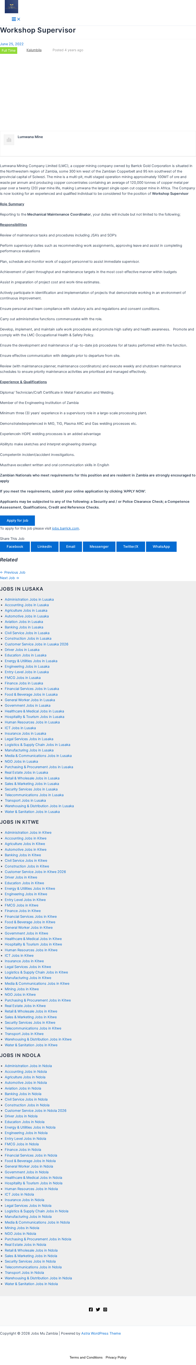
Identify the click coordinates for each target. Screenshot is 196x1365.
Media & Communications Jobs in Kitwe (37, 983)
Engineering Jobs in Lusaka (27, 666)
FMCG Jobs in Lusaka (23, 678)
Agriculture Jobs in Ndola (25, 1077)
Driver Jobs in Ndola (21, 1116)
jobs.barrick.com (65, 528)
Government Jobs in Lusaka (27, 705)
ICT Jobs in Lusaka (20, 728)
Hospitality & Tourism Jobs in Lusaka (34, 717)
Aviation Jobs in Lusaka (24, 622)
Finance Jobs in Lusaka (24, 683)
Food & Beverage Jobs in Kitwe (30, 922)
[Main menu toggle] (16, 19)
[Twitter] (98, 1310)
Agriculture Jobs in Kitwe (25, 844)
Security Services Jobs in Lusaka (31, 789)
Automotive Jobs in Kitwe (25, 849)
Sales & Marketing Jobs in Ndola (31, 1256)
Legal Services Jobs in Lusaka (29, 739)
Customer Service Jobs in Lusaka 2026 (36, 644)
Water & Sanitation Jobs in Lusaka (32, 812)
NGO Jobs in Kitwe (20, 994)
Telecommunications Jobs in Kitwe (33, 1028)
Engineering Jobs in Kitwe (26, 894)
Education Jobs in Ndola (24, 1122)
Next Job (9, 578)
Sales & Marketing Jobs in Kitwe (31, 1017)
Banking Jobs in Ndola (23, 1094)
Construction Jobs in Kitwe (27, 866)
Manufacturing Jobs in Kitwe (28, 978)
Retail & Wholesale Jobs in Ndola (31, 1250)
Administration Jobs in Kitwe (28, 832)
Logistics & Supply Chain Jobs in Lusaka (37, 745)
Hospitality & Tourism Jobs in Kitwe (33, 944)
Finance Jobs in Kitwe (23, 911)
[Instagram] (105, 1310)
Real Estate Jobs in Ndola (25, 1244)
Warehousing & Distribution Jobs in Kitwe (38, 1039)
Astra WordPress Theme (101, 1333)
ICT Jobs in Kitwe (19, 955)
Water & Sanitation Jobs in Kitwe (31, 1045)
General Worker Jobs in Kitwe (29, 927)
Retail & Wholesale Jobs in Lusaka (32, 778)
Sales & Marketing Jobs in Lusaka (32, 784)
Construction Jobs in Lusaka (28, 638)
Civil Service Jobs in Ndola (26, 1099)
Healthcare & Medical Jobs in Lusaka (34, 711)
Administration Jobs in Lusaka (29, 599)
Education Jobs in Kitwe (24, 883)
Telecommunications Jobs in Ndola (33, 1267)
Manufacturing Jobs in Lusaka (29, 750)
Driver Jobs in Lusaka (22, 650)
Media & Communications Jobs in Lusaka (38, 756)
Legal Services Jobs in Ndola (28, 1205)
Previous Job (12, 572)
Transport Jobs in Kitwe (24, 1034)
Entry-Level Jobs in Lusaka (27, 672)
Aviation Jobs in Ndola (23, 1088)
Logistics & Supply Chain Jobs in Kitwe (36, 972)
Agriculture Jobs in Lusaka (26, 610)
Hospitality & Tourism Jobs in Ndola (33, 1183)
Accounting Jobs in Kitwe (25, 838)
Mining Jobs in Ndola (22, 1228)
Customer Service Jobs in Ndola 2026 (35, 1110)
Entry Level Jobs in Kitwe (25, 900)
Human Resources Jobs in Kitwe (31, 950)
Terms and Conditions (86, 1357)
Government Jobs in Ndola (27, 1172)
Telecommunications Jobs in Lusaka (34, 795)
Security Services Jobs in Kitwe (30, 1022)
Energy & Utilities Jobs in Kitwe (30, 888)
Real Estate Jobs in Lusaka (26, 772)
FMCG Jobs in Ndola (22, 1144)
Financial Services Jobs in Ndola (31, 1155)
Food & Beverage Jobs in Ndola (30, 1161)
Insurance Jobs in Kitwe (24, 961)
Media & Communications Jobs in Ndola (37, 1222)
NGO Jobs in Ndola (20, 1233)
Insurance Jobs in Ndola (24, 1200)
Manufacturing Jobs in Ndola (28, 1216)
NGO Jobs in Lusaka (21, 761)
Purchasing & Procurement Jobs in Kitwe (38, 1000)
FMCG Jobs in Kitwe (21, 905)
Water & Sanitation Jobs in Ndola (31, 1284)
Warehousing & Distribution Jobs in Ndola (38, 1278)
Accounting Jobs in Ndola (26, 1071)
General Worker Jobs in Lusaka (30, 700)
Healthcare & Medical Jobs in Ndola (33, 1177)
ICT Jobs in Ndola (19, 1194)
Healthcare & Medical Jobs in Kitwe (33, 939)
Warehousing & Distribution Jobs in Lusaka (39, 806)
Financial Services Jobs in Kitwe (31, 916)
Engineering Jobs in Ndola (26, 1133)
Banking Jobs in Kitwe (23, 855)
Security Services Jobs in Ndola (30, 1261)
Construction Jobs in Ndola (27, 1105)
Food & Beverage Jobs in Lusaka (31, 694)
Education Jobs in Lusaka (25, 655)
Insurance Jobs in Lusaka (25, 733)
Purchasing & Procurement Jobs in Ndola (38, 1239)
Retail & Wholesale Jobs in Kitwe (31, 1011)
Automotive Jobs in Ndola (26, 1082)
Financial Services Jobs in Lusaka (32, 689)
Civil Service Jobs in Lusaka (27, 633)
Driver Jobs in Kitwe (21, 877)
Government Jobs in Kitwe (26, 933)
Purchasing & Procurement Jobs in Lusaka (39, 767)
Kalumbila (34, 50)
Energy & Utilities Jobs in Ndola (30, 1127)
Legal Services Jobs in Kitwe (28, 967)
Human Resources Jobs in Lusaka (32, 722)
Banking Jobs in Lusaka (24, 627)
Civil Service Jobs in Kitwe (26, 860)
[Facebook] (91, 1310)
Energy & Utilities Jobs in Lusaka (31, 661)
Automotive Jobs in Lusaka (27, 616)
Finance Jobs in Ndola (23, 1149)
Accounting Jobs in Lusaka (27, 605)
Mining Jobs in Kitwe (22, 989)
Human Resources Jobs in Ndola (31, 1189)
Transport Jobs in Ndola (24, 1272)
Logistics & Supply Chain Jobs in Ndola (36, 1211)
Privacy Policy (116, 1357)
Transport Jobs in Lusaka (25, 800)
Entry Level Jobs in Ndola (25, 1138)
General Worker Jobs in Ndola (29, 1166)
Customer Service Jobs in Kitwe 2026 (35, 872)
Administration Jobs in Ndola (28, 1066)
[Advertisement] (98, 92)
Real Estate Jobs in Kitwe (25, 1006)
